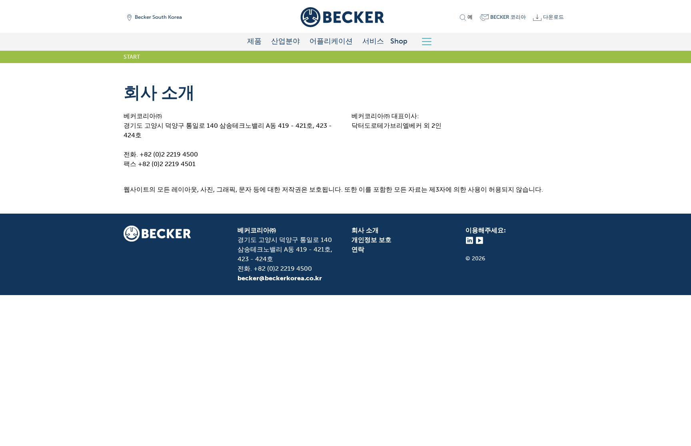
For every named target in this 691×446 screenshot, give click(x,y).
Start (132, 56)
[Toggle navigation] (429, 42)
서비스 (373, 41)
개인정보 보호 (371, 240)
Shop (398, 41)
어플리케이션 (331, 41)
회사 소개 (365, 230)
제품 (254, 41)
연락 (357, 249)
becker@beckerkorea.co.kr (280, 278)
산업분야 (285, 41)
